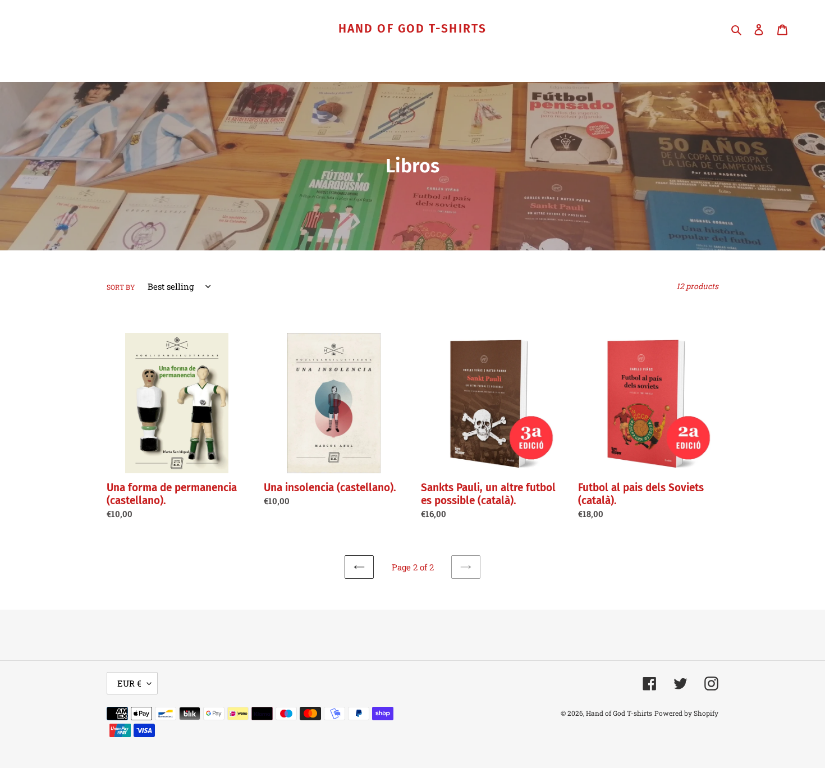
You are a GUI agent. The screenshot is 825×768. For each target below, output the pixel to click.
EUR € (129, 683)
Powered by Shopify (686, 712)
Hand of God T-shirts (412, 29)
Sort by (121, 286)
